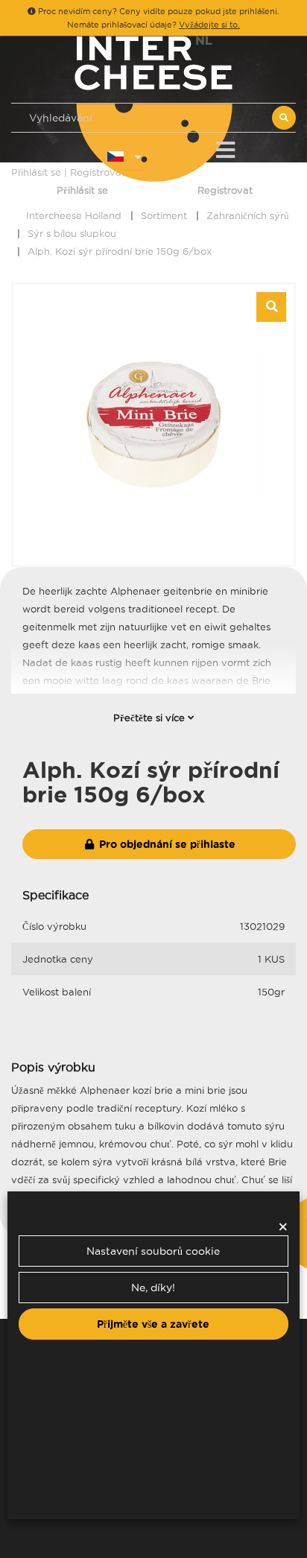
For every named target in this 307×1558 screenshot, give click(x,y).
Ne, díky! (153, 1287)
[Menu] (225, 147)
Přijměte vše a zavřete (153, 1324)
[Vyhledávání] (284, 118)
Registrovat (225, 190)
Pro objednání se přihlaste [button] (165, 844)
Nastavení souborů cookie (153, 1251)
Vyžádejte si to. (209, 24)
